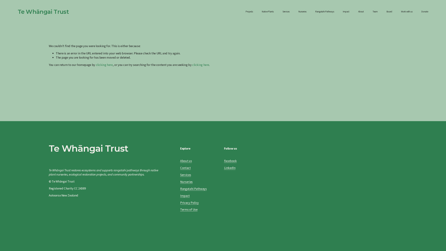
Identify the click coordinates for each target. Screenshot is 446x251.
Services (286, 11)
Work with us (407, 11)
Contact (185, 168)
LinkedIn (230, 168)
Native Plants (268, 11)
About (361, 11)
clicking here (104, 65)
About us (186, 161)
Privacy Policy (189, 203)
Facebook (230, 161)
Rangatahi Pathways (324, 11)
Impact (346, 11)
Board (389, 11)
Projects (249, 11)
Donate (424, 11)
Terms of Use (189, 209)
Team (375, 11)
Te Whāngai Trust (43, 11)
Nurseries (302, 11)
